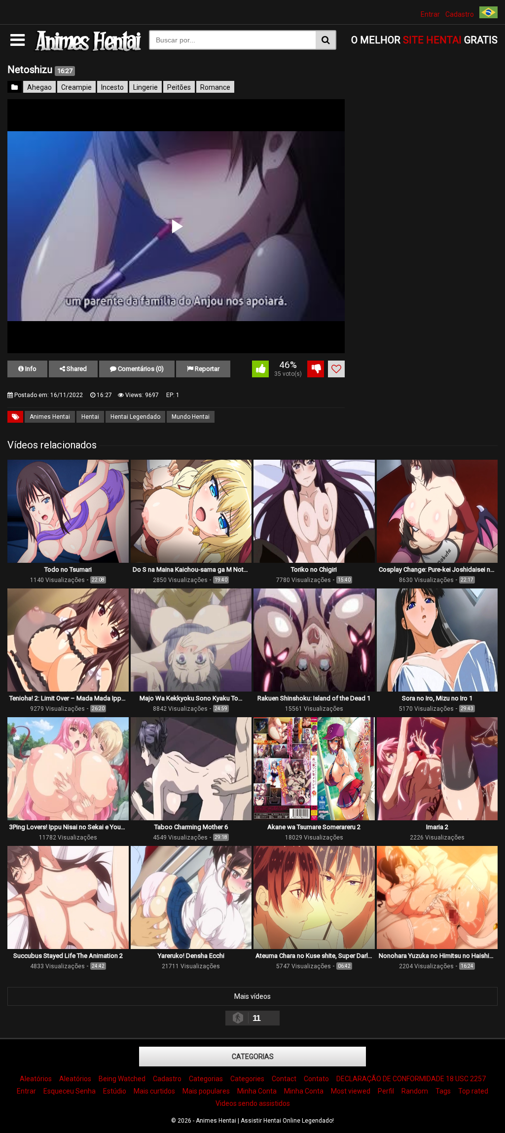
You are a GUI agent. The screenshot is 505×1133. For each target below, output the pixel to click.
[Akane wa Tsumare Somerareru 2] (314, 818)
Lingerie (145, 87)
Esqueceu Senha (69, 1091)
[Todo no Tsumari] (68, 560)
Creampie (76, 87)
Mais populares (206, 1091)
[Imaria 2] (437, 818)
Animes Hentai (50, 416)
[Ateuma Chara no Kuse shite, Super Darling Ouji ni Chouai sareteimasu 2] (314, 946)
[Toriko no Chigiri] (314, 560)
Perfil (386, 1091)
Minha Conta (257, 1091)
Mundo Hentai (191, 416)
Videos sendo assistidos (253, 1103)
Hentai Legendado (135, 416)
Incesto (112, 87)
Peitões (179, 87)
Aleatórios (36, 1079)
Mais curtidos (154, 1091)
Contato (316, 1079)
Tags (443, 1091)
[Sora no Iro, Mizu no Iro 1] (437, 689)
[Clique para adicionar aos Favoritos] (336, 369)
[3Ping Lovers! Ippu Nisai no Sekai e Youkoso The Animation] (68, 818)
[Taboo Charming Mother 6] (191, 818)
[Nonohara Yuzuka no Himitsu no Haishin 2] (437, 946)
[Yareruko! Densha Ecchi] (191, 946)
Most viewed (350, 1091)
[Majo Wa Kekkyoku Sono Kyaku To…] (191, 689)
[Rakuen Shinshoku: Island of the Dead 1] (314, 689)
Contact (284, 1079)
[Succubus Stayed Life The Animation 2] (68, 946)
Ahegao (39, 87)
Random (414, 1091)
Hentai (90, 416)
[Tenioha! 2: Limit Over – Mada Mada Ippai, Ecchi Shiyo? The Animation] (68, 689)
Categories (247, 1079)
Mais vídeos (252, 996)
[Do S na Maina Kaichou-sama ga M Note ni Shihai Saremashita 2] (191, 560)
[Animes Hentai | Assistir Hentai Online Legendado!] (87, 50)
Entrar (430, 14)
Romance (215, 87)
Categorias (253, 1056)
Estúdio (114, 1091)
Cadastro (459, 14)
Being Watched (122, 1079)
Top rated (473, 1091)
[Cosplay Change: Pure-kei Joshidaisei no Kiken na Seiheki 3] (437, 560)
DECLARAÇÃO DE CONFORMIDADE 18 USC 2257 (411, 1079)
